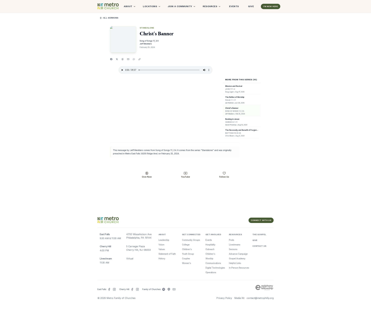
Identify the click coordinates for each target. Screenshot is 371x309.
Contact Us (259, 246)
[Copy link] (139, 59)
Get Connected (191, 234)
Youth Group (188, 254)
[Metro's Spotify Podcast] (163, 289)
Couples (186, 258)
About (128, 6)
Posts (231, 240)
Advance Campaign (238, 254)
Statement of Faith (167, 254)
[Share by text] (134, 59)
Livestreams (234, 244)
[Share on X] (117, 59)
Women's (186, 263)
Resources (210, 6)
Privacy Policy (224, 298)
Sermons (233, 249)
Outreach (209, 249)
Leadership (164, 240)
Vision (161, 244)
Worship (209, 258)
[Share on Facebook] (111, 59)
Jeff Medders (146, 44)
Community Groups (191, 240)
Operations (210, 272)
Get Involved (213, 234)
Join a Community (180, 6)
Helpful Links (235, 263)
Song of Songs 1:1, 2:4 (149, 41)
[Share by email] (128, 59)
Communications (213, 263)
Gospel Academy (237, 258)
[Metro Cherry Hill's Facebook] (132, 289)
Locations (150, 6)
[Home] (107, 6)
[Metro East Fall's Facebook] (109, 289)
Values (162, 249)
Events (234, 6)
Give (251, 6)
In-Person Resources (239, 267)
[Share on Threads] (122, 59)
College (186, 244)
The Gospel (259, 234)
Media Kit (239, 298)
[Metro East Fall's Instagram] (114, 289)
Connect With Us (261, 220)
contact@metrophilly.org (260, 298)
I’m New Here (270, 6)
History (162, 258)
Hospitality (210, 244)
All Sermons (111, 18)
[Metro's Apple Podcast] (168, 289)
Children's (187, 249)
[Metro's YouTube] (174, 289)
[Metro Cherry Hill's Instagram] (137, 289)
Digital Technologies (215, 267)
